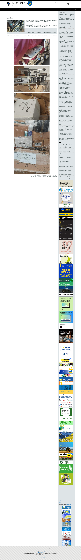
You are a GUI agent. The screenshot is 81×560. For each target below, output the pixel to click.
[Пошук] (67, 4)
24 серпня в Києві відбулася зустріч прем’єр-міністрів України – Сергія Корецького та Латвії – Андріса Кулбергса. (66, 77)
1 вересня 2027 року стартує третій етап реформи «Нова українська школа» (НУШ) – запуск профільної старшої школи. (66, 25)
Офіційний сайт (15, 5)
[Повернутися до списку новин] (7, 14)
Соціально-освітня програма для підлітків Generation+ (65, 154)
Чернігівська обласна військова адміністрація (20, 2)
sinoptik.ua (69, 504)
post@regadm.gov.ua (47, 551)
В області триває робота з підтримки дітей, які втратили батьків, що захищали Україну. (66, 41)
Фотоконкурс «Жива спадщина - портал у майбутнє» (65, 158)
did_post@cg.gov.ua (48, 554)
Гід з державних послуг (38, 3)
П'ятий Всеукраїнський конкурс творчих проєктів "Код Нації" (65, 150)
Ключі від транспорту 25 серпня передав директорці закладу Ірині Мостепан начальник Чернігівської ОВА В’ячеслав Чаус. (66, 71)
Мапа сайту (40, 552)
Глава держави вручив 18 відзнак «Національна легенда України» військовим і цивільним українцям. (66, 65)
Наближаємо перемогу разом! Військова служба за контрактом (65, 173)
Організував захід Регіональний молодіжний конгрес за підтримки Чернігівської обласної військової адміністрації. (66, 128)
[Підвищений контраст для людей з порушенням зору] (56, 2)
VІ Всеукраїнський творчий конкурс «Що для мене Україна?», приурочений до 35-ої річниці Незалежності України (66, 168)
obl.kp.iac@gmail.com (44, 557)
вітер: (60, 502)
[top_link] (75, 9)
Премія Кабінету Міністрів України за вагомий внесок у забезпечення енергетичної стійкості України (66, 146)
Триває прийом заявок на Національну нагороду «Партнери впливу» (66, 163)
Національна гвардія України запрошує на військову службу (65, 177)
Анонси (60, 142)
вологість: (60, 498)
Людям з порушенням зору (63, 2)
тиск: (60, 500)
